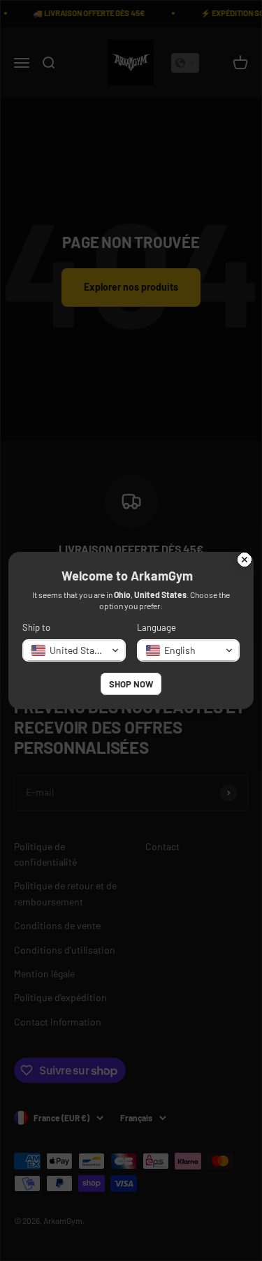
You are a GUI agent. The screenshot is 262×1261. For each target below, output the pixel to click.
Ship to (36, 627)
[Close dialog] (244, 561)
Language (156, 627)
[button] (74, 650)
